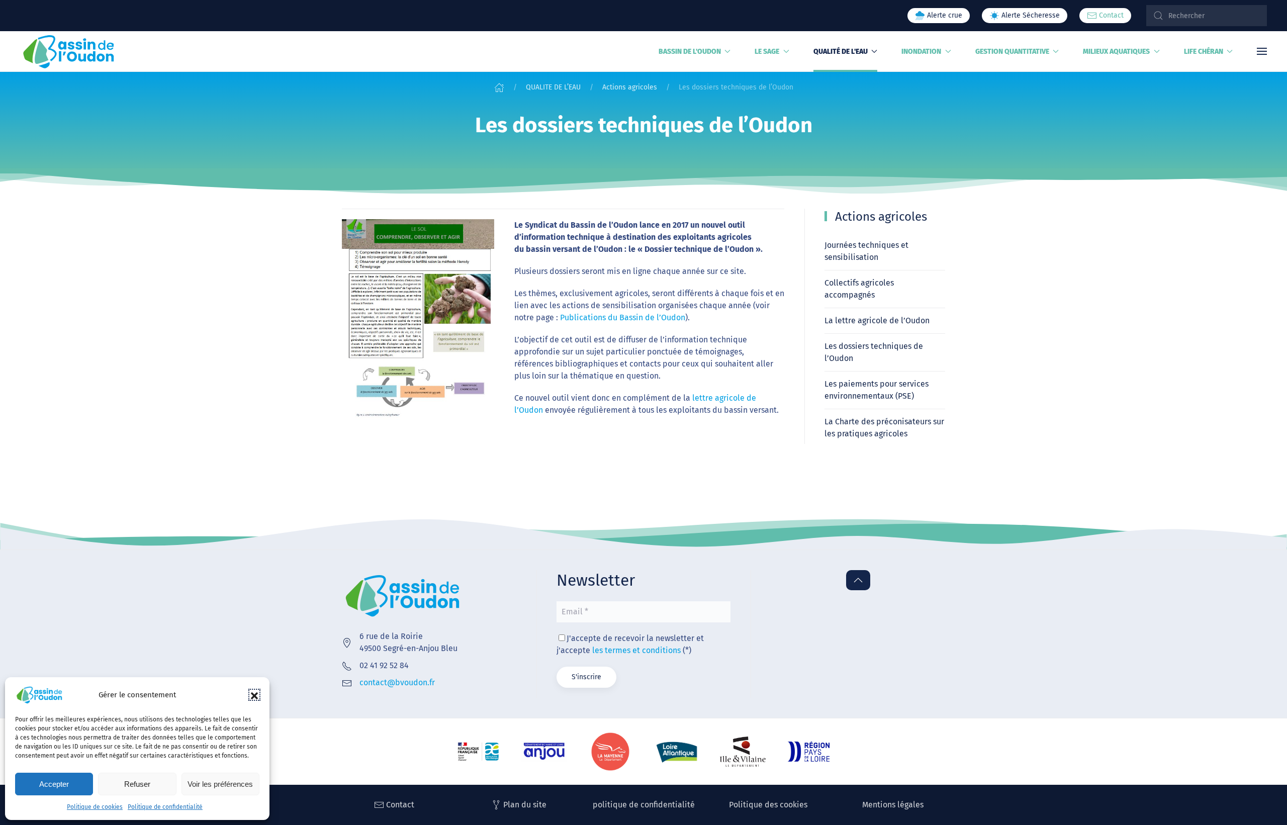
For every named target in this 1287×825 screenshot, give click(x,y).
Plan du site (524, 804)
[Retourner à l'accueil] (69, 51)
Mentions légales (893, 804)
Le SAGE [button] (767, 51)
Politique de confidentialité (165, 806)
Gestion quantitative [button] (1012, 51)
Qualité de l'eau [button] (840, 51)
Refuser (137, 784)
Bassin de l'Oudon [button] (690, 51)
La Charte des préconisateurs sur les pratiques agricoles (884, 427)
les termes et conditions (636, 650)
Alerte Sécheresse (1029, 15)
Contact (1110, 15)
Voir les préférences (220, 784)
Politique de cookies (95, 806)
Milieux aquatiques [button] (1116, 51)
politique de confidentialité (644, 804)
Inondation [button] (921, 51)
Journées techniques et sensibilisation (866, 251)
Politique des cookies (768, 804)
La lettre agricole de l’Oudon (877, 320)
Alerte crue (943, 15)
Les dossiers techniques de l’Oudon (873, 352)
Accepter (54, 784)
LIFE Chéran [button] (1203, 51)
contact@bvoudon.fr (397, 682)
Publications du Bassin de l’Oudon (622, 317)
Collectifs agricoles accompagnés (859, 289)
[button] (254, 695)
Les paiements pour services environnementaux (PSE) (876, 390)
